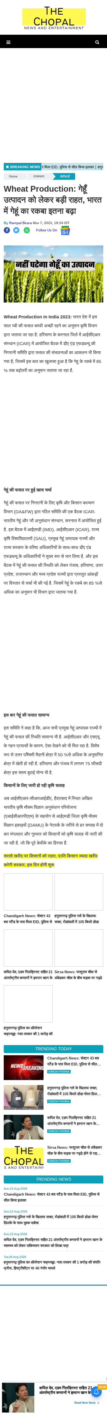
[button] (8, 42)
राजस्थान (38, 176)
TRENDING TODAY (53, 1049)
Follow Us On (48, 230)
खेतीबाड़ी (65, 176)
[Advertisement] (53, 101)
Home (13, 176)
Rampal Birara (20, 223)
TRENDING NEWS (53, 1179)
